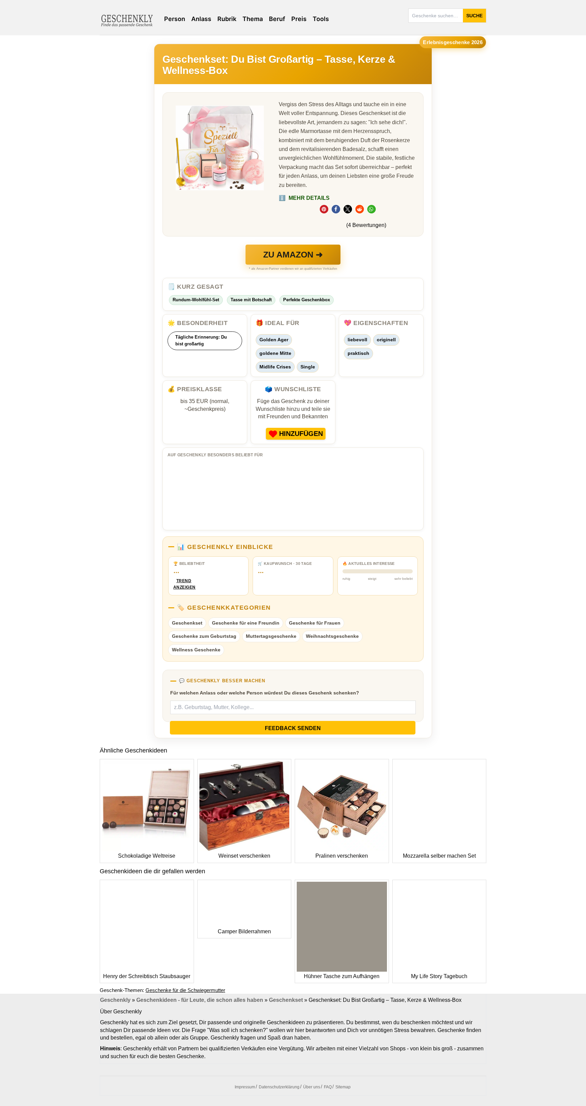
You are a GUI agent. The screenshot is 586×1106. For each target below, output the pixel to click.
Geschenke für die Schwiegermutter (185, 990)
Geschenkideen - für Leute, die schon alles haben (199, 1000)
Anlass (201, 18)
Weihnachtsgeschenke (332, 636)
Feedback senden (293, 728)
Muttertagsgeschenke (271, 636)
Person (174, 18)
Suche (474, 15)
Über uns (311, 1087)
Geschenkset (187, 623)
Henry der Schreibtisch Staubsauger (146, 976)
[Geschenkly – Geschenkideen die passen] (127, 20)
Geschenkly (115, 1000)
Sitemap (343, 1087)
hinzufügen (301, 433)
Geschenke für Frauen (314, 623)
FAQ (328, 1087)
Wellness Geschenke (196, 649)
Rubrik (226, 18)
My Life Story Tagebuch (439, 976)
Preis (299, 18)
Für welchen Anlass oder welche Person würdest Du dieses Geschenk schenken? (264, 692)
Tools (321, 18)
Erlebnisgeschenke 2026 (453, 42)
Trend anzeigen (183, 584)
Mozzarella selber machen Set (439, 856)
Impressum (245, 1087)
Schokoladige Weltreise (146, 856)
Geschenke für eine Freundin (245, 623)
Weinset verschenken (244, 856)
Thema (252, 18)
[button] (324, 209)
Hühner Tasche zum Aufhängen (341, 976)
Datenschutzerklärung (279, 1087)
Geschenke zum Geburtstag (204, 636)
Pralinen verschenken (341, 856)
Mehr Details (304, 198)
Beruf (277, 18)
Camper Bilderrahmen (244, 931)
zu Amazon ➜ (293, 254)
